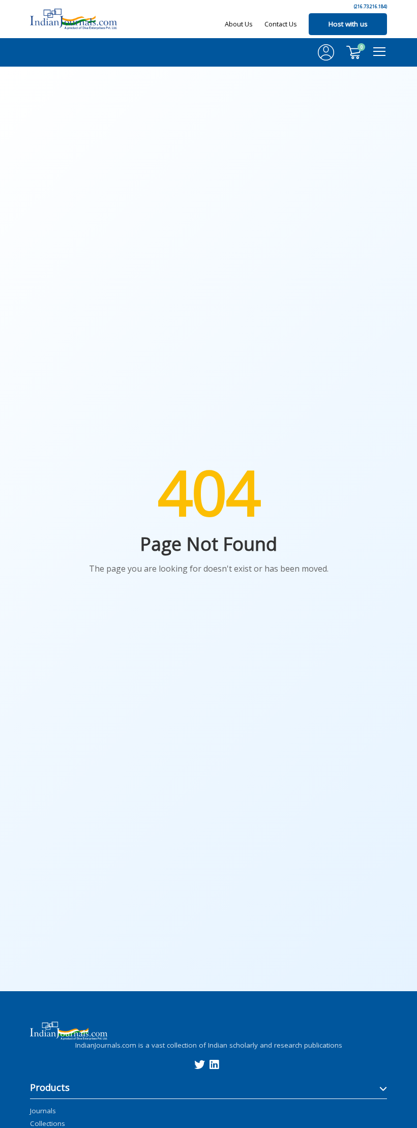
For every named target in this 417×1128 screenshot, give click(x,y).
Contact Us (280, 23)
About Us (239, 23)
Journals (43, 1110)
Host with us (348, 23)
